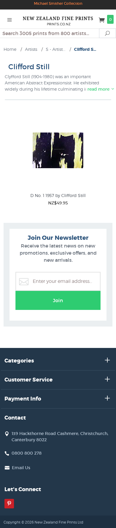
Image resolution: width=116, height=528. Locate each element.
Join (58, 300)
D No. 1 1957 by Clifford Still (58, 195)
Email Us (21, 467)
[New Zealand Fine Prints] (58, 19)
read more (99, 89)
